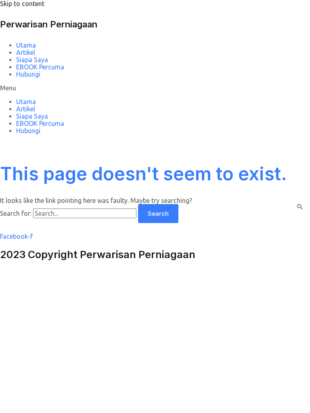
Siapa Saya (32, 59)
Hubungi (28, 74)
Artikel (25, 52)
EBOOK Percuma (40, 67)
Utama (26, 45)
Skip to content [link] (22, 3)
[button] (155, 88)
